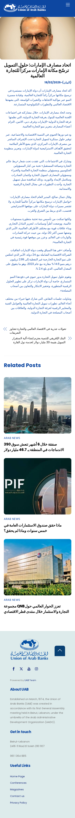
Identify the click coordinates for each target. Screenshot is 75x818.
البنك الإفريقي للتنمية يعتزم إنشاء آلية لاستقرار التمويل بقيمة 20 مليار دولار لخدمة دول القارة (38, 340)
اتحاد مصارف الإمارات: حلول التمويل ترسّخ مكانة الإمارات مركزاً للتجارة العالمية (37, 70)
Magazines (17, 789)
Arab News (12, 438)
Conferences (18, 783)
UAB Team (30, 680)
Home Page (17, 776)
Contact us (17, 796)
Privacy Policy (18, 802)
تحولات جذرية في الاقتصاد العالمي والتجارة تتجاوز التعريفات (38, 331)
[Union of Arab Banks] (25, 10)
